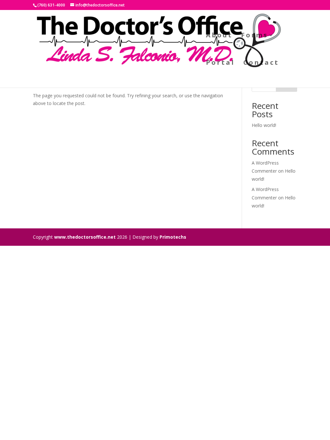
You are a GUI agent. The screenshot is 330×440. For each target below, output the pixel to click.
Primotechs (173, 237)
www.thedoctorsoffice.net (85, 237)
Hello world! (264, 125)
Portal (220, 63)
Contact (261, 63)
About (219, 36)
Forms (254, 36)
